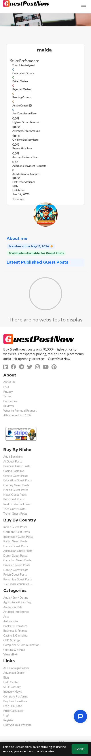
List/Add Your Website (17, 725)
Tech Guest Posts (14, 509)
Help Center (11, 682)
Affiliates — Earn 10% (17, 415)
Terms (7, 396)
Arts (6, 616)
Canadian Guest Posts (17, 560)
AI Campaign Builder (16, 668)
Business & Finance (15, 630)
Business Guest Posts (16, 466)
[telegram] (21, 367)
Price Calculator (13, 710)
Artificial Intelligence (16, 611)
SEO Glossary (12, 687)
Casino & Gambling (15, 635)
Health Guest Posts (15, 490)
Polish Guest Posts (15, 574)
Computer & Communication (21, 645)
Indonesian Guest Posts (18, 536)
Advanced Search (14, 672)
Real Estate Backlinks (16, 504)
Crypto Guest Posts (15, 475)
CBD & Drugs (11, 640)
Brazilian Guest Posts (16, 565)
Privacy (8, 391)
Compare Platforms (15, 696)
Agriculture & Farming (17, 602)
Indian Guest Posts (15, 527)
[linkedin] (5, 367)
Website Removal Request (20, 410)
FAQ (6, 387)
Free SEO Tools (13, 706)
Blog (6, 677)
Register (8, 720)
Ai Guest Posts (12, 461)
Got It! (80, 749)
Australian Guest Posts (17, 550)
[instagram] (37, 367)
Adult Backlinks (13, 456)
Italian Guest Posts (15, 541)
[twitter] (29, 367)
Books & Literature (15, 626)
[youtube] (46, 367)
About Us (9, 382)
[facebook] (13, 367)
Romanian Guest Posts (17, 579)
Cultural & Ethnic (14, 649)
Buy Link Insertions (15, 701)
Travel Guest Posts (15, 513)
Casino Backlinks (14, 471)
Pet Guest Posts (13, 499)
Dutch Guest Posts (15, 555)
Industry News (12, 691)
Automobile (10, 621)
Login (6, 715)
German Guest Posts (16, 532)
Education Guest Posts (17, 480)
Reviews (8, 405)
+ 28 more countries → (18, 584)
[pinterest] (54, 367)
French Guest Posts (15, 546)
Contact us (10, 401)
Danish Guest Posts (15, 570)
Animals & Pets (13, 607)
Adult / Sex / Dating (15, 597)
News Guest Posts (15, 494)
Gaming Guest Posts (16, 485)
